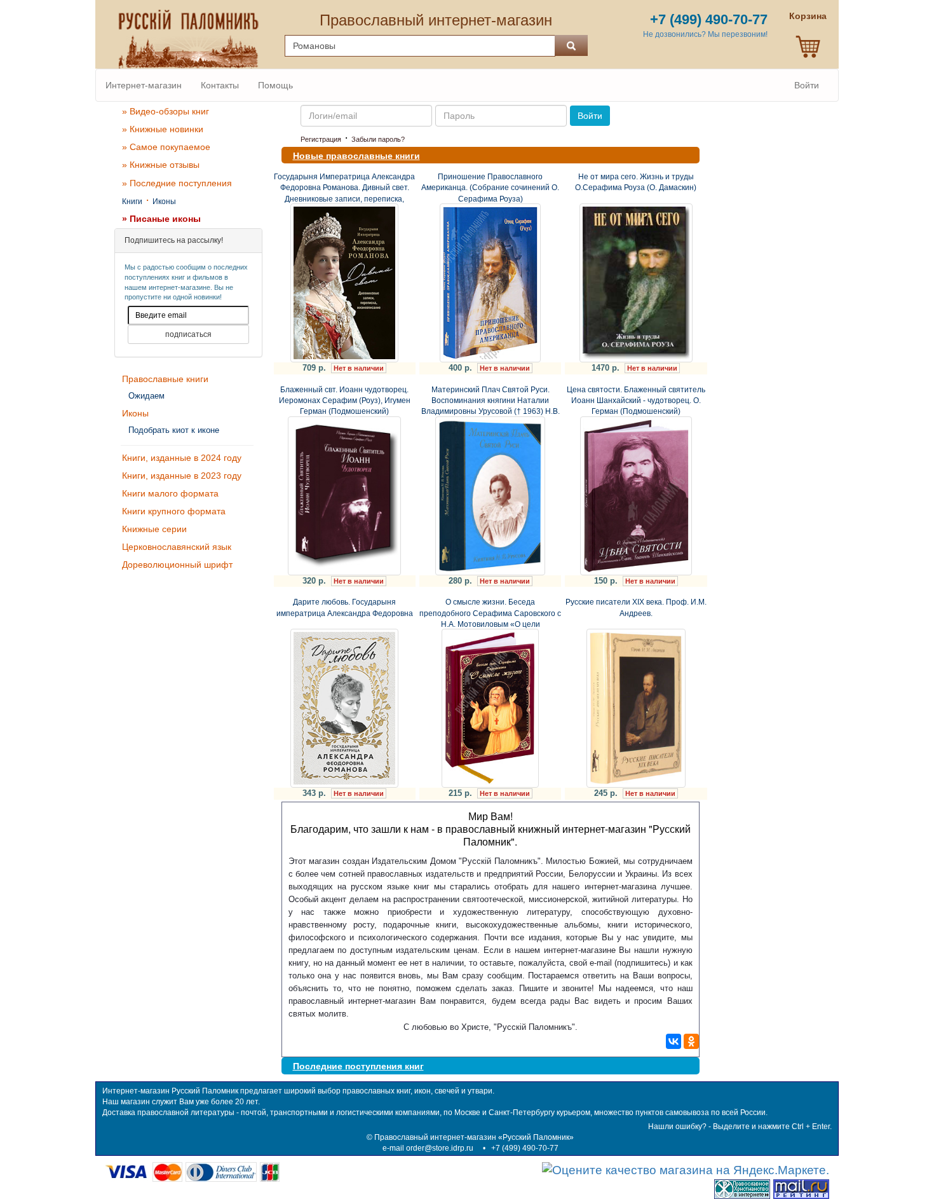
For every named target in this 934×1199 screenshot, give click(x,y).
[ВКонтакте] (673, 1041)
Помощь (275, 85)
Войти (806, 85)
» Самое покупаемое (166, 147)
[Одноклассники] (691, 1041)
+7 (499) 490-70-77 (524, 1148)
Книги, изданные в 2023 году (181, 475)
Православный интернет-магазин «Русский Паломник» (474, 1137)
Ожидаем (146, 396)
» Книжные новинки (162, 129)
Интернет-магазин (143, 85)
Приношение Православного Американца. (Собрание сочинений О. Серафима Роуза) (490, 187)
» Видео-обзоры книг (165, 111)
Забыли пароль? (378, 139)
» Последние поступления (177, 183)
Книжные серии (154, 529)
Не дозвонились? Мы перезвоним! (705, 34)
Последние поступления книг (358, 1066)
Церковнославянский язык (176, 547)
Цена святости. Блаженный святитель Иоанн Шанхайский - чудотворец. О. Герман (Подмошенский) (636, 400)
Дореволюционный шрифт (177, 564)
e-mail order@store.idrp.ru (427, 1148)
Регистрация (321, 139)
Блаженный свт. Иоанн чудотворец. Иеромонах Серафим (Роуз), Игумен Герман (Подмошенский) (344, 400)
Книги (132, 201)
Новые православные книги (356, 156)
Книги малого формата (170, 493)
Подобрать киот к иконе (173, 430)
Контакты (220, 85)
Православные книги (165, 379)
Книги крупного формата (174, 511)
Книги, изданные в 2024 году (181, 458)
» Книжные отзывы (161, 165)
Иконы (164, 201)
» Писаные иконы (161, 219)
